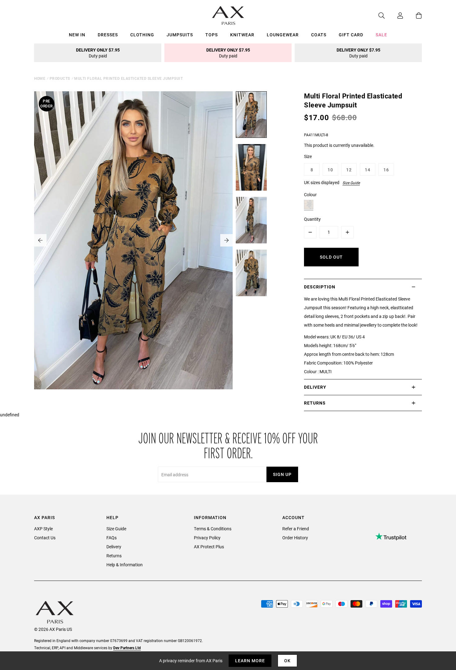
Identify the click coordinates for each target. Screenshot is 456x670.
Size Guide (351, 182)
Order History (295, 538)
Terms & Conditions (212, 529)
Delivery (113, 547)
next (226, 240)
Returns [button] (315, 403)
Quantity (312, 219)
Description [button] (319, 287)
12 (349, 170)
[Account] (394, 15)
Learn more (250, 660)
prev (40, 240)
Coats (318, 35)
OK (287, 660)
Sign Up (282, 474)
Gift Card (351, 35)
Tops (211, 35)
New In (77, 35)
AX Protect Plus (209, 547)
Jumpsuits (180, 35)
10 (330, 170)
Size (308, 156)
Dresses (108, 35)
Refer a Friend (295, 529)
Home (39, 78)
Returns (114, 556)
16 (386, 170)
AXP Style (43, 529)
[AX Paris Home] (228, 15)
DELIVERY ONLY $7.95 (98, 53)
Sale (381, 35)
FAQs (111, 538)
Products (60, 78)
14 (367, 170)
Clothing (142, 35)
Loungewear (283, 35)
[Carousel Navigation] (133, 240)
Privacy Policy (207, 538)
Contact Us (45, 538)
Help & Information (124, 565)
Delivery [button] (315, 387)
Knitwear (242, 35)
